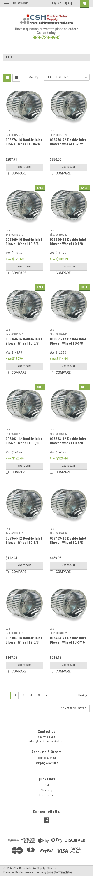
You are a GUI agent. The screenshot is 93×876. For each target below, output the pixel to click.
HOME (46, 785)
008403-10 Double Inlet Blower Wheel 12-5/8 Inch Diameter (68, 543)
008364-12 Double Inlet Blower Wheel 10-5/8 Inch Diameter (24, 543)
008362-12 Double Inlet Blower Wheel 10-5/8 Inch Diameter (24, 443)
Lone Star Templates (59, 872)
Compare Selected (73, 708)
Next (81, 695)
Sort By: (34, 77)
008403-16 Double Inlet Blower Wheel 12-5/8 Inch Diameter (24, 642)
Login (55, 3)
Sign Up (68, 3)
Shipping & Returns (46, 763)
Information (46, 795)
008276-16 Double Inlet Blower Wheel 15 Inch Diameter (24, 144)
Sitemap (52, 868)
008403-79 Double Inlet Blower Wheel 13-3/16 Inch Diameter (68, 642)
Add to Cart (24, 167)
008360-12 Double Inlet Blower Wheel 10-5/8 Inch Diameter (68, 244)
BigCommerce (24, 872)
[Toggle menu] (6, 6)
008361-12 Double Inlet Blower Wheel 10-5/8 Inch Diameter (68, 343)
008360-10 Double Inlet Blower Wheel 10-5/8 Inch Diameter (24, 244)
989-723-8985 (46, 37)
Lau (8, 130)
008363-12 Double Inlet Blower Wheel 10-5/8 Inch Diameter (68, 443)
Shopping (46, 790)
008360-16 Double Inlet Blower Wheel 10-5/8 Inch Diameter (24, 343)
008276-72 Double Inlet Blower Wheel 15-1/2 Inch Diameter (68, 144)
